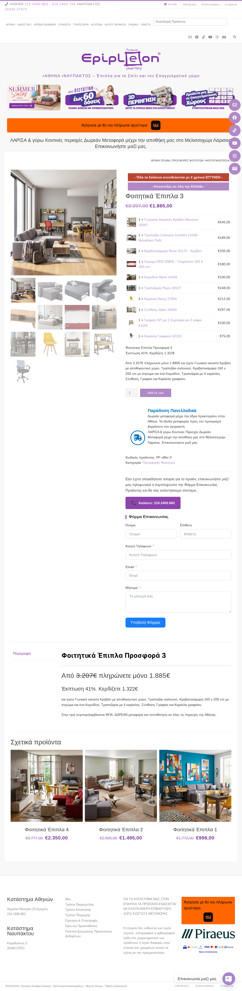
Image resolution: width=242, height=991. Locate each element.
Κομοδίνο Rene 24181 (160, 277)
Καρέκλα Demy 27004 (160, 299)
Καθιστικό (24, 24)
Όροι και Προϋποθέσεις (81, 926)
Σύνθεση (64, 24)
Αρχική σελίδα (160, 160)
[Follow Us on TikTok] (235, 130)
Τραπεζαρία (81, 24)
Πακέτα (146, 24)
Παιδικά (133, 24)
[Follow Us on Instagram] (235, 156)
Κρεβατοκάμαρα (45, 24)
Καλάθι (172, 4)
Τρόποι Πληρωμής (77, 915)
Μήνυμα (131, 588)
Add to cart (155, 393)
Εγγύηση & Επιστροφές (81, 920)
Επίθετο (186, 525)
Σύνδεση (231, 4)
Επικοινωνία (211, 4)
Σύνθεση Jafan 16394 (160, 310)
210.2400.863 (36, 4)
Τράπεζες (190, 4)
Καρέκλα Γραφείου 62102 (163, 336)
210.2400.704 (64, 4)
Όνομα (130, 525)
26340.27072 (16, 9)
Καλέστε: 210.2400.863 (153, 503)
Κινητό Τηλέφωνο (138, 546)
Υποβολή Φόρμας (145, 622)
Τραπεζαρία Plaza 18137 (162, 288)
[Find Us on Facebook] (235, 118)
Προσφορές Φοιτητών (187, 160)
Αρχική (10, 24)
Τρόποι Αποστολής (78, 909)
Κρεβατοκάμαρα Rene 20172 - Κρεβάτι (173, 251)
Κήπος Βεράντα (115, 24)
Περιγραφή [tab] (21, 653)
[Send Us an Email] (235, 105)
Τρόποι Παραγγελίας (79, 904)
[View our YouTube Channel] (235, 143)
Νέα (68, 899)
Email (129, 567)
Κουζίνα (96, 24)
